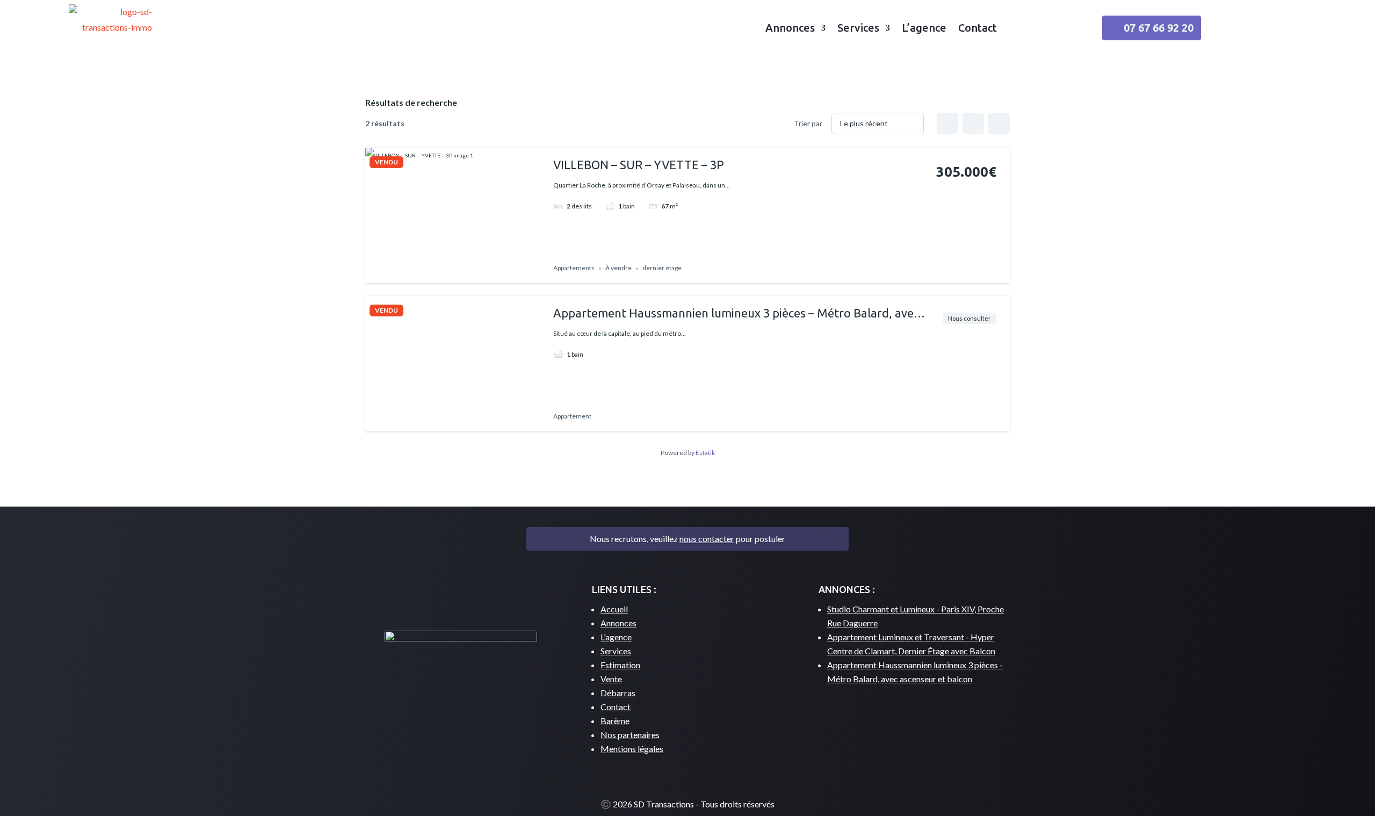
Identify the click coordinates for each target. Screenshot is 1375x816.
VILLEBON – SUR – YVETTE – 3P (638, 164)
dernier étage (662, 268)
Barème (614, 721)
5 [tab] (470, 274)
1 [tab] (432, 274)
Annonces (790, 27)
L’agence (924, 27)
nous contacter (706, 538)
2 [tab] (441, 274)
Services (858, 27)
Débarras (617, 693)
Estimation (620, 665)
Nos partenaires (630, 735)
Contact (977, 27)
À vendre (618, 268)
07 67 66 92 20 (1158, 27)
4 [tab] (461, 274)
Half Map (999, 123)
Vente (611, 679)
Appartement (572, 417)
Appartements (574, 268)
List (973, 123)
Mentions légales (631, 748)
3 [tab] (451, 274)
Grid (947, 123)
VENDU (386, 162)
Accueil (614, 609)
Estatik (705, 453)
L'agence (616, 637)
